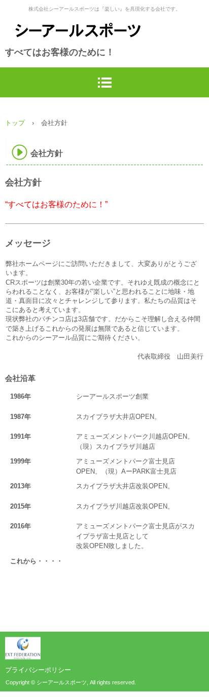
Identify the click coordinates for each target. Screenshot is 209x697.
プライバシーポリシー (38, 670)
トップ (15, 123)
